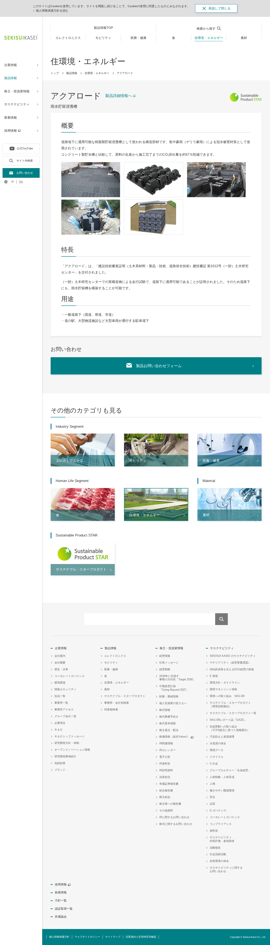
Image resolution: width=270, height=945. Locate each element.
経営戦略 (164, 669)
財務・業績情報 (168, 696)
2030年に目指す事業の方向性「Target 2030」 (177, 677)
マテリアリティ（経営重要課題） (230, 662)
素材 (107, 689)
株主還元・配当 (168, 730)
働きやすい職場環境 (222, 790)
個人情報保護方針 (59, 936)
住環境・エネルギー (97, 73)
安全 (212, 797)
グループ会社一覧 (65, 716)
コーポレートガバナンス (69, 676)
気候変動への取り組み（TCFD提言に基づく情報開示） (230, 728)
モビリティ (111, 662)
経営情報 (164, 655)
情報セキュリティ (65, 689)
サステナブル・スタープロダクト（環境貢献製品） (230, 704)
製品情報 (71, 73)
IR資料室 (164, 763)
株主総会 (164, 797)
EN (21, 181)
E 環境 (214, 676)
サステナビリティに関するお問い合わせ (226, 869)
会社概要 (59, 662)
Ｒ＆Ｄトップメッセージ (69, 736)
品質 (212, 803)
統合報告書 (166, 790)
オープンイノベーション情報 (72, 749)
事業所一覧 (61, 702)
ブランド (59, 769)
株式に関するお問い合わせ (175, 824)
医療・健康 (111, 669)
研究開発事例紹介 (65, 756)
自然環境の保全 (219, 861)
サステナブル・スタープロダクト (124, 696)
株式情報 (164, 709)
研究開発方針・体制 (66, 743)
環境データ (216, 750)
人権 (212, 783)
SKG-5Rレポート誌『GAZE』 (228, 719)
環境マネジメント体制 (223, 689)
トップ (55, 73)
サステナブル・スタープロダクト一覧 (233, 713)
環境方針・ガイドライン (225, 682)
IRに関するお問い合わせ (174, 817)
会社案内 (59, 655)
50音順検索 (111, 709)
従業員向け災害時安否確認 (141, 936)
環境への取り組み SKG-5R (227, 696)
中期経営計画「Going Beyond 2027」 (174, 688)
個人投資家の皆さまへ (173, 703)
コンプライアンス (221, 824)
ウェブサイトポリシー (87, 936)
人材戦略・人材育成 (222, 777)
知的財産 (59, 763)
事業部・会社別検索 (116, 702)
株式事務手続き (168, 716)
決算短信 (164, 777)
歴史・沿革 (61, 669)
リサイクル (216, 756)
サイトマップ (112, 936)
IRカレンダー (167, 750)
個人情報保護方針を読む (52, 10)
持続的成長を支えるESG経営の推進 (232, 669)
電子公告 (164, 756)
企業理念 (59, 723)
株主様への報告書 (170, 803)
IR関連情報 (166, 743)
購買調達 (59, 682)
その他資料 (166, 810)
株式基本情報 (167, 723)
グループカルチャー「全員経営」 (230, 770)
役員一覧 (59, 696)
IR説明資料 (166, 770)
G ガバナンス (218, 810)
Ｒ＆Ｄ (58, 729)
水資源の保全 (218, 743)
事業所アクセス (64, 709)
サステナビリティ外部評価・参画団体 (222, 839)
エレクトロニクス (115, 655)
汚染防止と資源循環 (222, 736)
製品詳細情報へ (118, 96)
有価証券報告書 (168, 783)
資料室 (214, 830)
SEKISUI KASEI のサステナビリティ (233, 655)
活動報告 (215, 847)
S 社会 (214, 763)
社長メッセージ (168, 662)
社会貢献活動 (218, 854)
